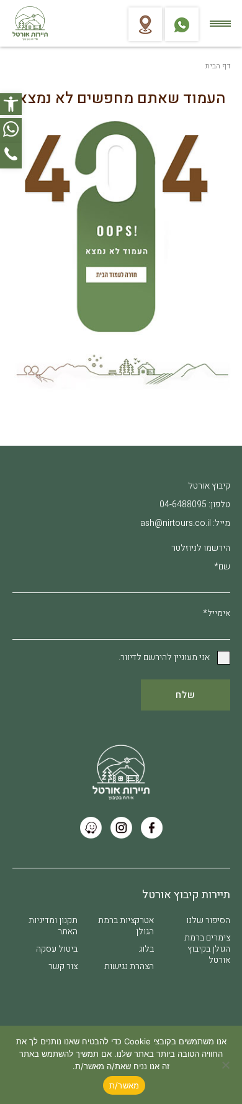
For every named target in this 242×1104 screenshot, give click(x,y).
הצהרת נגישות (129, 966)
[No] (226, 1065)
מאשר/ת (124, 1085)
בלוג (146, 948)
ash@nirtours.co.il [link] (175, 523)
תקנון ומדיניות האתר (53, 926)
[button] (11, 104)
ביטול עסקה (57, 948)
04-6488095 (183, 504)
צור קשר (63, 966)
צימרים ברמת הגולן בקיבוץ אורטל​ (207, 949)
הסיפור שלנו (208, 920)
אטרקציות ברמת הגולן (126, 926)
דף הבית (217, 65)
